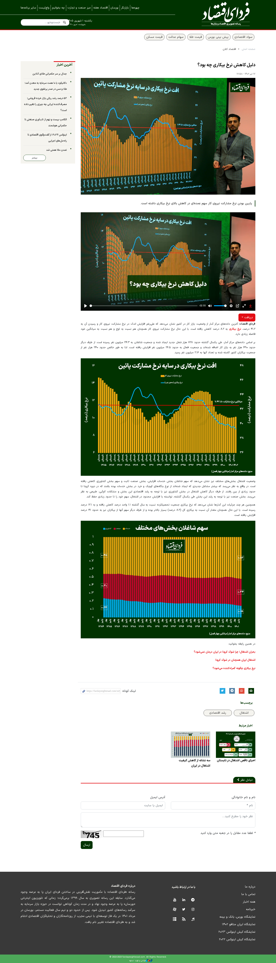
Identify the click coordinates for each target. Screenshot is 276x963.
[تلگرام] (193, 900)
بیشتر (34, 158)
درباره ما (250, 887)
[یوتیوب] (174, 900)
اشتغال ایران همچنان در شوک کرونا (235, 660)
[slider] (144, 306)
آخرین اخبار (64, 64)
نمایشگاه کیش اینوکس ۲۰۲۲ (237, 939)
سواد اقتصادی (243, 37)
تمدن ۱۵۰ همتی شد (56, 150)
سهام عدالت (175, 37)
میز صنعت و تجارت (79, 8)
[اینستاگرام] (193, 909)
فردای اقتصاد (220, 14)
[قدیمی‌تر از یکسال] (235, 745)
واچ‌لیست (44, 8)
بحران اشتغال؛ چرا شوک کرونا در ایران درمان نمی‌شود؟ (224, 652)
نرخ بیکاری (235, 329)
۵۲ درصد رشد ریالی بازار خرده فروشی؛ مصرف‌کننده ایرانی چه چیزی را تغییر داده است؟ (45, 104)
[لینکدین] (183, 900)
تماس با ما (248, 894)
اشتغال (244, 713)
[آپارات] (174, 909)
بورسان (114, 8)
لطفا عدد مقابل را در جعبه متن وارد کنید (228, 833)
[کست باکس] (193, 919)
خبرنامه (250, 909)
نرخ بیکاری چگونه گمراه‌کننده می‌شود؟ (234, 668)
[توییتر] (183, 909)
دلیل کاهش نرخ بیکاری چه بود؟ (226, 65)
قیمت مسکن (154, 37)
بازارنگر (125, 8)
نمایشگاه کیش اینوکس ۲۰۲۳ (236, 932)
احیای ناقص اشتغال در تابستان (236, 760)
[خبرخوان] (183, 919)
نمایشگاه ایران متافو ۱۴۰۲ (238, 924)
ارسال (86, 845)
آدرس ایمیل (157, 797)
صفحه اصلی (248, 49)
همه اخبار (249, 902)
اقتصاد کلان (229, 49)
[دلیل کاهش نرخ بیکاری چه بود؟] (168, 136)
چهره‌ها (135, 8)
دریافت (248, 317)
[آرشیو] (174, 919)
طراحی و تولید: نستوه (137, 960)
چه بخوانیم (58, 8)
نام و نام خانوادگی (243, 797)
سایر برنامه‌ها (28, 8)
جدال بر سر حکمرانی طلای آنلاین (49, 74)
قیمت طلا (195, 37)
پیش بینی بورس (218, 37)
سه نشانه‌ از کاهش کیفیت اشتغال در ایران (194, 763)
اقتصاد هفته (100, 8)
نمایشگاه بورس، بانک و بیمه (237, 917)
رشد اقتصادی (217, 713)
